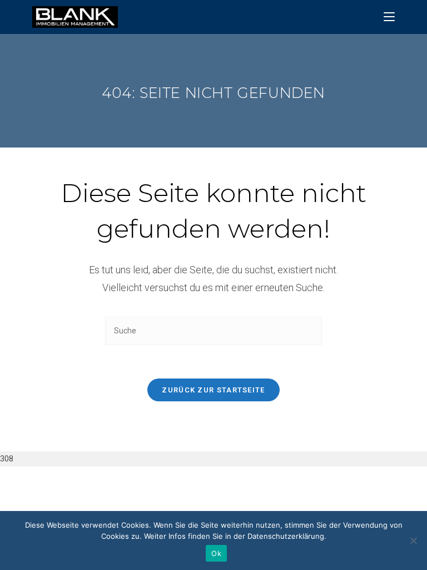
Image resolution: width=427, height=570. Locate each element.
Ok (216, 553)
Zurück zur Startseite (213, 390)
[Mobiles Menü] (389, 17)
